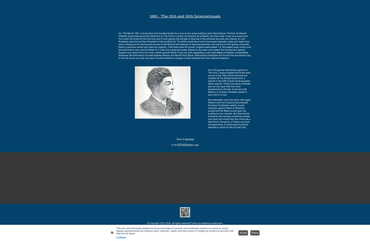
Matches (189, 139)
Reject (255, 233)
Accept (243, 233)
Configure (121, 237)
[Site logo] (185, 212)
